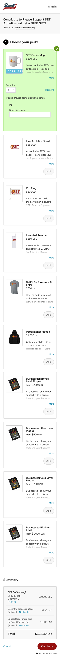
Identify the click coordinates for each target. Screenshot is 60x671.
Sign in (52, 6)
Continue (47, 646)
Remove (12, 601)
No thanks (24, 612)
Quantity (10, 85)
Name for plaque (17, 110)
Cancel (6, 646)
